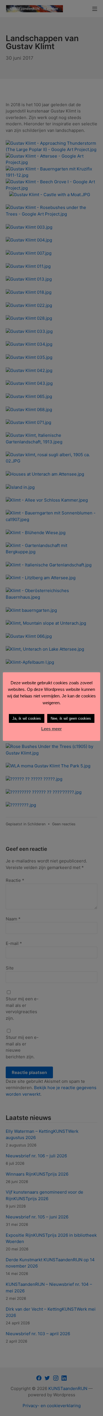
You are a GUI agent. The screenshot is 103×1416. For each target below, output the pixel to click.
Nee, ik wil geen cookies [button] (71, 718)
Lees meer (51, 728)
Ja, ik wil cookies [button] (26, 718)
